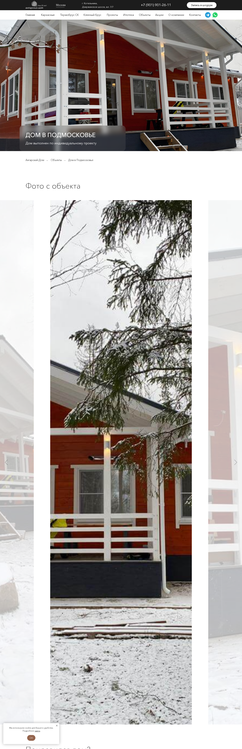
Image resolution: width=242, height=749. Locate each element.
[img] (36, 5)
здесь (37, 731)
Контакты (195, 14)
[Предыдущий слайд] (6, 462)
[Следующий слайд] (235, 462)
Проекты (112, 14)
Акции (159, 14)
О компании (176, 14)
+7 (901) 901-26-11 (156, 5)
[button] (201, 5)
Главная (30, 14)
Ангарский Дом (35, 160)
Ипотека (128, 14)
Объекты (144, 14)
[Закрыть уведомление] (56, 725)
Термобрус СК (69, 14)
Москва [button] (61, 5)
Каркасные (48, 14)
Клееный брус (92, 14)
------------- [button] (60, 6)
